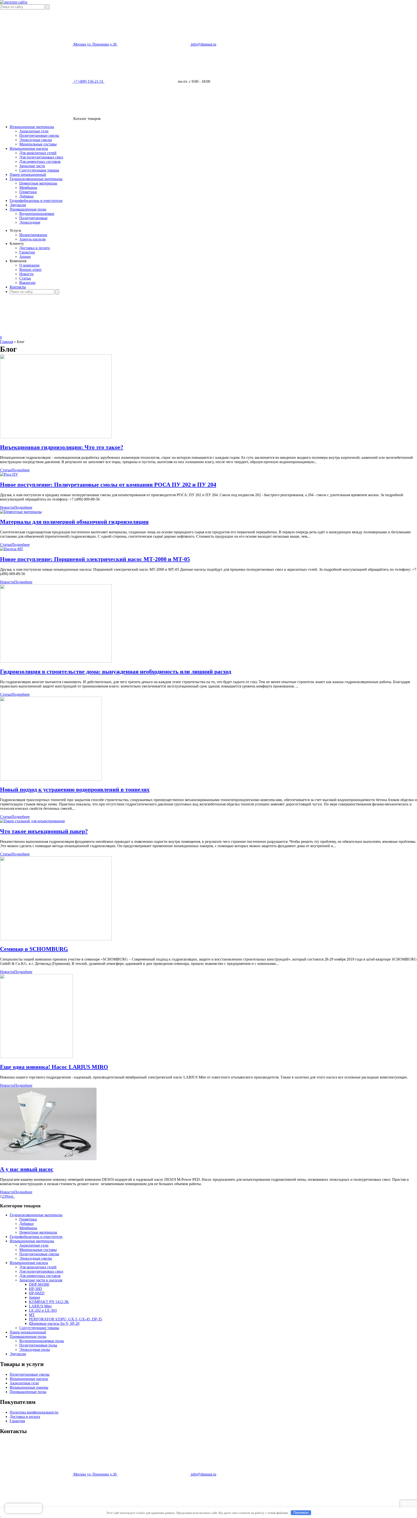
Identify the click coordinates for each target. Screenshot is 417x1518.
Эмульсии (18, 205)
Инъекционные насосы (29, 148)
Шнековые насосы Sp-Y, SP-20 (54, 1323)
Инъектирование (33, 235)
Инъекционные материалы (32, 127)
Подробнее (21, 470)
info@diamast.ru (203, 44)
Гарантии (27, 252)
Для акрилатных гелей (37, 153)
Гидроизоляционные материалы (36, 179)
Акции (25, 256)
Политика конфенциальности (34, 1412)
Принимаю (301, 1512)
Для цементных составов (40, 161)
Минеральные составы (38, 144)
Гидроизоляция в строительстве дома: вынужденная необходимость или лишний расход (115, 671)
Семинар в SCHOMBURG (34, 949)
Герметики (28, 192)
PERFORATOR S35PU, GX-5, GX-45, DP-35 (65, 1319)
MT (32, 1315)
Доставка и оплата (34, 248)
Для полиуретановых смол (41, 157)
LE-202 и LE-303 (43, 1310)
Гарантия (17, 1421)
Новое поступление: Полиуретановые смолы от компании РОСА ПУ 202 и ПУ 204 (108, 484)
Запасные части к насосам (40, 1280)
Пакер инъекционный (28, 174)
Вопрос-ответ (30, 270)
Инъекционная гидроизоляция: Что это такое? (61, 447)
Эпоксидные (29, 222)
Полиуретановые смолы (39, 135)
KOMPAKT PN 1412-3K (49, 1302)
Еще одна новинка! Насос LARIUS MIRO (54, 1067)
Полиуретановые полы (38, 1345)
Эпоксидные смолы (35, 140)
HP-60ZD (36, 1293)
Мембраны (28, 187)
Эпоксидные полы (34, 1349)
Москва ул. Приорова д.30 (95, 44)
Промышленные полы (28, 209)
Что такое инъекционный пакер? (44, 831)
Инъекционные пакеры (29, 1387)
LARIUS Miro (40, 1306)
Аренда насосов (32, 239)
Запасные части (32, 166)
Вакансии (27, 283)
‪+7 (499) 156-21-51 (88, 81)
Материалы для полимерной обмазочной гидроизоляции (74, 522)
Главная (6, 342)
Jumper (34, 1297)
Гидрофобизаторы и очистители (36, 201)
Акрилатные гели (34, 131)
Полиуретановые (33, 218)
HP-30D (35, 1289)
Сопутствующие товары (39, 170)
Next (10, 1196)
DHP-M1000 (39, 1284)
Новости (26, 274)
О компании (29, 265)
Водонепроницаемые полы (41, 1341)
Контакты (18, 287)
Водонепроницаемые (36, 214)
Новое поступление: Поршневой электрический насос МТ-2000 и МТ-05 (95, 559)
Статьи (25, 278)
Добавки (26, 196)
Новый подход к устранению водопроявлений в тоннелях (75, 789)
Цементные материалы (38, 183)
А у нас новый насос (26, 1169)
